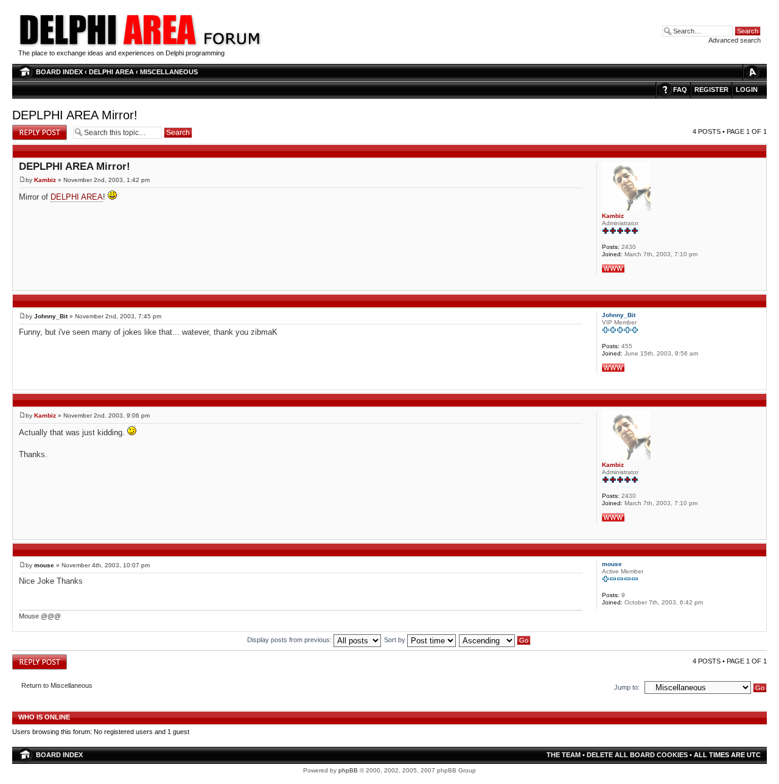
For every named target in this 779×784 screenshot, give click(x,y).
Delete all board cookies (637, 754)
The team (564, 754)
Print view (730, 72)
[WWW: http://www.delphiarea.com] (613, 268)
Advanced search (734, 40)
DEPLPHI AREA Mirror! (75, 115)
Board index (59, 71)
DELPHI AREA (111, 71)
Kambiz (45, 180)
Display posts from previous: (290, 639)
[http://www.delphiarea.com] (108, 45)
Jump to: (627, 687)
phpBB (348, 770)
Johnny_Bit (51, 316)
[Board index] (231, 45)
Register (711, 89)
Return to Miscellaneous (57, 685)
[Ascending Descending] (495, 639)
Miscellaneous (169, 71)
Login (747, 89)
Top (757, 284)
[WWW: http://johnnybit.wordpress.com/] (613, 367)
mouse (44, 565)
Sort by (395, 639)
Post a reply (29, 128)
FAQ (680, 89)
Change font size (751, 72)
